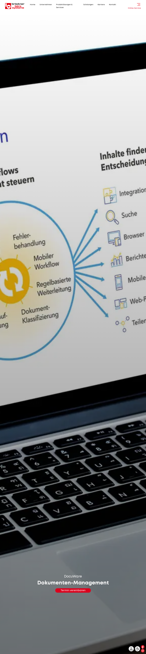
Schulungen (88, 4)
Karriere (101, 4)
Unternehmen (46, 4)
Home (32, 4)
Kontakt (112, 4)
